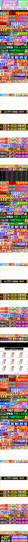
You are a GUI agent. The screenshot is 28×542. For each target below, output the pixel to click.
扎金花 (26, 176)
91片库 (21, 177)
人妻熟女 (21, 173)
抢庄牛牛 (12, 176)
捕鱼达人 (7, 176)
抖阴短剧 (26, 180)
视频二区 (2, 173)
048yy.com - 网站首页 (6, 10)
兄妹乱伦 (12, 180)
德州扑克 (17, 176)
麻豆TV (12, 177)
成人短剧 (17, 180)
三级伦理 (7, 173)
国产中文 (7, 180)
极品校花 (21, 180)
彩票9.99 (21, 176)
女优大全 (26, 177)
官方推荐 (2, 176)
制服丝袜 (26, 173)
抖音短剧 (7, 177)
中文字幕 (12, 173)
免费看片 (2, 180)
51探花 (17, 177)
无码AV (2, 177)
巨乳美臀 (17, 173)
